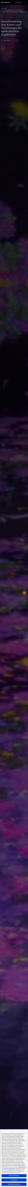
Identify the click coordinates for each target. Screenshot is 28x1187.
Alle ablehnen (14, 1180)
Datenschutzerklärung (9, 1168)
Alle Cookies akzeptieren (14, 1184)
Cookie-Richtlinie (22, 1167)
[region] (14, 1158)
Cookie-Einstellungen (14, 1175)
